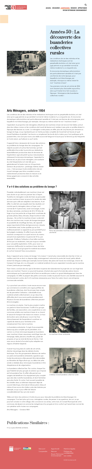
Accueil (48, 8)
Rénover (74, 8)
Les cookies (67, 456)
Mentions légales (69, 449)
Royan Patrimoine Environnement (75, 10)
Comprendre (65, 8)
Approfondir (82, 8)
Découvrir (56, 8)
